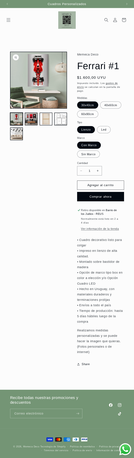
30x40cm (87, 105)
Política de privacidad (111, 446)
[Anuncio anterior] (7, 4)
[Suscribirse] (77, 413)
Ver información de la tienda (100, 228)
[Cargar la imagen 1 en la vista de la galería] (16, 119)
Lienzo (86, 129)
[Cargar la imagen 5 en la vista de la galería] (16, 133)
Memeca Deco (31, 446)
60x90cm (87, 114)
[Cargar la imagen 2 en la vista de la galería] (31, 119)
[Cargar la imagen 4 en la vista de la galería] (60, 119)
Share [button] (86, 364)
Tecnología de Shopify (53, 446)
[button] (8, 20)
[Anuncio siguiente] (127, 4)
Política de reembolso (82, 446)
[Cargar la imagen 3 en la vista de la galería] (46, 119)
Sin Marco (88, 154)
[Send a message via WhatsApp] (125, 449)
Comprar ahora (101, 196)
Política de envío (82, 450)
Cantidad (82, 163)
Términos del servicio (56, 450)
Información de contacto (110, 450)
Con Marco (89, 145)
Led (103, 129)
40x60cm (110, 105)
